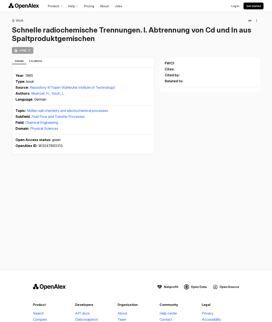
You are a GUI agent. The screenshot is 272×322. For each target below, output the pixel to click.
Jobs (118, 6)
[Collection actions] (256, 20)
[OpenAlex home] (23, 6)
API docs (82, 313)
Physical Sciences (44, 128)
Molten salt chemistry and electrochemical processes (67, 110)
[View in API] (249, 20)
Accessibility (211, 319)
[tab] (19, 60)
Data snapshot (86, 319)
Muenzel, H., (41, 93)
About (104, 6)
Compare (40, 319)
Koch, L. (58, 93)
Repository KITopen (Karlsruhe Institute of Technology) (72, 87)
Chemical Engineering (41, 122)
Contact (166, 319)
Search (38, 313)
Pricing (89, 6)
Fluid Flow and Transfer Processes (58, 116)
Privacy (208, 313)
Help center (168, 313)
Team (122, 319)
